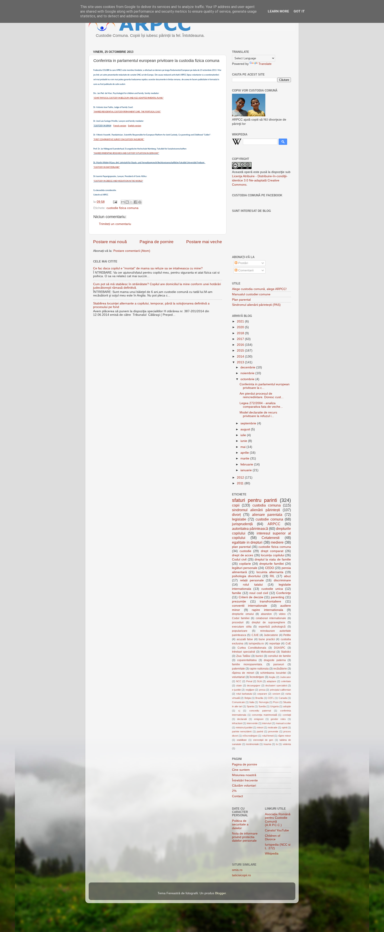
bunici (259, 656)
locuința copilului (272, 555)
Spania (250, 706)
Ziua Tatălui (243, 656)
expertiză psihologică (272, 626)
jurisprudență (242, 524)
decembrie (248, 367)
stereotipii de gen (263, 740)
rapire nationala (259, 668)
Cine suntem (241, 769)
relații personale (252, 580)
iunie (244, 441)
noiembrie (247, 373)
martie (245, 458)
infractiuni (237, 723)
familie (236, 593)
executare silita (242, 626)
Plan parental (241, 299)
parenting (277, 597)
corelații (287, 714)
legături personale (244, 568)
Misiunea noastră (244, 775)
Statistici (286, 651)
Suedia (262, 706)
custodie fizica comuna (122, 208)
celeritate (286, 681)
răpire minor (284, 735)
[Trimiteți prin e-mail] (123, 202)
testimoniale (252, 744)
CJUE (255, 635)
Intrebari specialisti (243, 651)
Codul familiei (241, 618)
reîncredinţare (250, 735)
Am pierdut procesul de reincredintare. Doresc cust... (262, 395)
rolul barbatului (244, 693)
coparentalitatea (247, 660)
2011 (240, 483)
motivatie (272, 727)
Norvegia (264, 702)
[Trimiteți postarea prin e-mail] (115, 201)
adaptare (271, 681)
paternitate (238, 668)
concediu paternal (260, 710)
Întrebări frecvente (245, 780)
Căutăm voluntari (244, 785)
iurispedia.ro (256, 643)
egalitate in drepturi (247, 542)
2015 (241, 350)
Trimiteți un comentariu (115, 224)
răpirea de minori (243, 672)
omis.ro (237, 870)
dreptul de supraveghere (268, 622)
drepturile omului (243, 614)
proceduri (238, 622)
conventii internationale (249, 605)
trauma (267, 744)
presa (262, 689)
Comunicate (238, 702)
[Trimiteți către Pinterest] (140, 202)
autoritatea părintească (250, 529)
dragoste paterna (275, 660)
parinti (260, 731)
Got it (299, 11)
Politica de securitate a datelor (240, 824)
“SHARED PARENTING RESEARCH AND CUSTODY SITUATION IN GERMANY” (126, 153)
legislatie (239, 519)
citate (239, 685)
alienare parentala (267, 515)
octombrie (247, 379)
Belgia (247, 698)
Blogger (220, 893)
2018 (241, 333)
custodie (245, 551)
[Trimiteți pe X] (131, 202)
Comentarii (245, 270)
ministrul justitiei (244, 727)
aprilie (245, 452)
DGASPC (279, 647)
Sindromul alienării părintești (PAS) (256, 304)
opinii (284, 727)
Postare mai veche (204, 241)
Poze (276, 702)
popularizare (239, 630)
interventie (252, 723)
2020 (241, 327)
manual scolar (283, 723)
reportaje (274, 643)
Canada (283, 698)
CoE (288, 643)
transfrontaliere (270, 601)
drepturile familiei (271, 563)
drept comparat (272, 551)
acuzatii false (245, 639)
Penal (249, 681)
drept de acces (242, 555)
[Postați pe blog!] (127, 202)
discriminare (282, 580)
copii (236, 505)
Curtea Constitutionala (252, 647)
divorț (236, 515)
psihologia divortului (246, 576)
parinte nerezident (242, 731)
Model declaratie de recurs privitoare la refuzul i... (258, 414)
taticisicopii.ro (241, 875)
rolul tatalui (252, 584)
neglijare (250, 689)
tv (277, 744)
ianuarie (246, 470)
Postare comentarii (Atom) (131, 250)
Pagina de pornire (157, 241)
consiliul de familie (279, 656)
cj (239, 710)
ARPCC (274, 524)
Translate (265, 64)
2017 (241, 339)
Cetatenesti (271, 538)
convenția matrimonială (264, 714)
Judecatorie (271, 635)
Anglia (272, 677)
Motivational (268, 651)
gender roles (278, 719)
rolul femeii (268, 735)
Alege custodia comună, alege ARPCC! (259, 289)
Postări (242, 263)
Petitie (287, 635)
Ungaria (274, 706)
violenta (287, 744)
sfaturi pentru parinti (254, 500)
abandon (266, 614)
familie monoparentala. (247, 664)
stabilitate (242, 740)
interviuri (266, 723)
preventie (273, 731)
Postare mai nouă (110, 241)
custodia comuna (266, 505)
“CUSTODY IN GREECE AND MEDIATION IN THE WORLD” (118, 181)
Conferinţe (283, 593)
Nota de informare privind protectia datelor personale (245, 837)
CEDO (269, 568)
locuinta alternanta (269, 572)
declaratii (242, 719)
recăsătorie (280, 668)
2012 (241, 477)
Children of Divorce (272, 837)
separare (262, 693)
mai (243, 447)
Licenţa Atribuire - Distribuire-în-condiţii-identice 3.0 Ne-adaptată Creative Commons (260, 180)
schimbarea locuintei (273, 672)
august (245, 429)
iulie (243, 435)
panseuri (278, 664)
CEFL (271, 698)
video (282, 614)
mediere (277, 542)
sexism (276, 693)
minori (260, 727)
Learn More (278, 11)
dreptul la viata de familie (273, 559)
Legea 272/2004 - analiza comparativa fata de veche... (261, 404)
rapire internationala (267, 610)
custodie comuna (269, 519)
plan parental (241, 546)
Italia (251, 702)
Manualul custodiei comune (251, 294)
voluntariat (238, 677)
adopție (287, 706)
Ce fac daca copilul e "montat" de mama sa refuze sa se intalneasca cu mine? (148, 268)
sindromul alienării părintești (256, 510)
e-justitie (236, 689)
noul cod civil (258, 593)
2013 (241, 362)
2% (234, 791)
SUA (259, 681)
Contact (237, 796)
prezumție (239, 601)
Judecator (285, 677)
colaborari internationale (271, 618)
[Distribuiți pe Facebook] (135, 202)
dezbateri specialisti (276, 685)
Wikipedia (271, 853)
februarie (247, 464)
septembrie (248, 423)
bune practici (267, 639)
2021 (241, 321)
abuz (287, 576)
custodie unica (272, 588)
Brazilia (259, 698)
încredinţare (257, 677)
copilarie (245, 563)
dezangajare (253, 685)
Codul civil (239, 559)
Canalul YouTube (277, 830)
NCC (238, 681)
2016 (241, 344)
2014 (241, 356)
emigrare (259, 719)
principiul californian (280, 689)
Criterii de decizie (251, 597)
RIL (272, 576)
